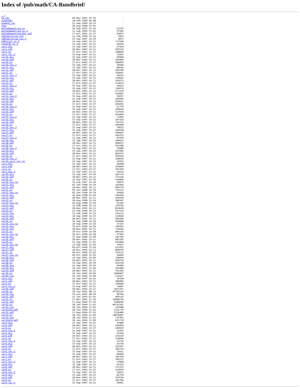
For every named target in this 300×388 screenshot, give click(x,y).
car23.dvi (7, 205)
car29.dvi (7, 268)
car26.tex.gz (9, 244)
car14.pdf (7, 101)
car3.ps (6, 283)
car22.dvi (7, 195)
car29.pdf (7, 270)
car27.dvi (7, 247)
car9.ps (6, 380)
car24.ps (6, 221)
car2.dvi (6, 164)
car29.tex (7, 276)
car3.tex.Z (8, 286)
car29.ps (6, 273)
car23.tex (7, 213)
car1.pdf (6, 49)
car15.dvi (7, 109)
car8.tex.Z (8, 372)
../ (3, 15)
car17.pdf (7, 132)
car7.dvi (6, 354)
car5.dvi (6, 333)
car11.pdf (7, 70)
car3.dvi (6, 278)
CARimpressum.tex (12, 36)
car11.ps (6, 72)
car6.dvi (6, 343)
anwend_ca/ (8, 23)
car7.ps (6, 359)
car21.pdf (7, 187)
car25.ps (6, 231)
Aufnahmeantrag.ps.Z (14, 31)
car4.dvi (6, 322)
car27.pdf (7, 250)
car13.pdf (7, 91)
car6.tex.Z (8, 351)
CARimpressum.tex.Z (13, 39)
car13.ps (6, 93)
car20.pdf (7, 177)
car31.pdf (7, 296)
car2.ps (6, 169)
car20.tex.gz (9, 182)
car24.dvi (7, 216)
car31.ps (6, 299)
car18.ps (6, 145)
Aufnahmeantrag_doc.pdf (16, 33)
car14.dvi (7, 98)
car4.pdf (6, 325)
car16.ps (6, 124)
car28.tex (7, 265)
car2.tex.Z (8, 171)
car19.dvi (7, 151)
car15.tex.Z (9, 117)
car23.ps (6, 210)
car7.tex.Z (8, 362)
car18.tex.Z (9, 148)
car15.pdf (7, 111)
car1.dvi (6, 46)
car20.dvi (7, 174)
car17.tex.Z (9, 138)
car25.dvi (7, 226)
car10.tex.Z (9, 65)
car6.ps (6, 349)
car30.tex (7, 294)
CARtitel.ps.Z (10, 41)
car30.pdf (7, 289)
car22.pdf (7, 197)
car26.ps (6, 242)
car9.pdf (6, 377)
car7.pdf (6, 356)
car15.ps (6, 114)
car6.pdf (6, 346)
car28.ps (6, 263)
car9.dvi (6, 375)
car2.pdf (6, 166)
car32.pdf (7, 302)
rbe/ (4, 25)
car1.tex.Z (8, 54)
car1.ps (6, 52)
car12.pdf (7, 80)
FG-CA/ (5, 18)
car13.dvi (7, 88)
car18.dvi (7, 140)
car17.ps (6, 135)
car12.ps (6, 83)
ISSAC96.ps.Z (9, 44)
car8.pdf (6, 367)
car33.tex (7, 317)
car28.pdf (7, 260)
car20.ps (6, 179)
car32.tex (7, 307)
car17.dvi (7, 130)
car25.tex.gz (9, 234)
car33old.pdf (9, 320)
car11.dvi (7, 67)
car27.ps (6, 252)
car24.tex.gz (9, 223)
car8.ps (6, 369)
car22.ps (6, 200)
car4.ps (6, 328)
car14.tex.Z (9, 106)
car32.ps (6, 304)
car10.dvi (7, 57)
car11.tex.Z (9, 75)
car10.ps (6, 62)
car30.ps (6, 291)
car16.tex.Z (9, 127)
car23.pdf (7, 208)
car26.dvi (7, 237)
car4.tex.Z (8, 330)
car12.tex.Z (9, 85)
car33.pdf (7, 312)
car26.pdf (7, 239)
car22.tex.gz (9, 203)
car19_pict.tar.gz (13, 161)
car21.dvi (7, 184)
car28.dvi (7, 257)
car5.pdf (6, 336)
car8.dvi (6, 364)
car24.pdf (7, 218)
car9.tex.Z (8, 382)
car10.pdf (7, 59)
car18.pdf (7, 143)
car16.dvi (7, 119)
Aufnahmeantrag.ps (13, 28)
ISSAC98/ (6, 20)
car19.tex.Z (9, 158)
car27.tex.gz (9, 255)
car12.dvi (7, 78)
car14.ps (6, 104)
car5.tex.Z (8, 341)
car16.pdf (7, 122)
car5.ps (6, 338)
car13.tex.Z (9, 96)
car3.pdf (6, 281)
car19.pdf (7, 153)
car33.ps (6, 315)
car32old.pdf (9, 309)
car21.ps (6, 190)
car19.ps (6, 156)
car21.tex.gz (9, 192)
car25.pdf (7, 229)
